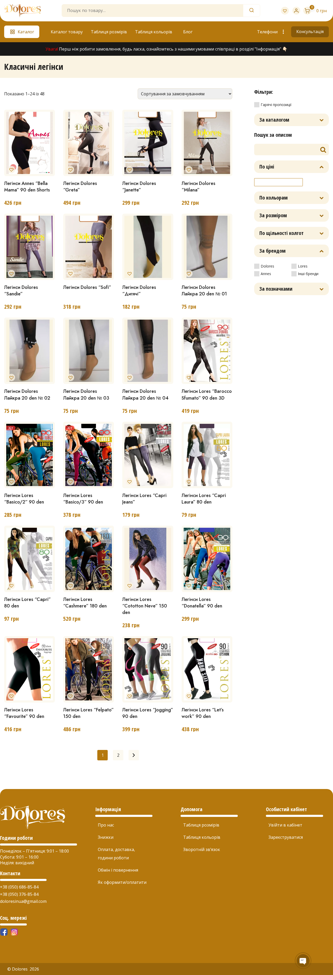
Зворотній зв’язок (201, 849)
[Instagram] (14, 932)
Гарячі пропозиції (276, 104)
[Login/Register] (296, 11)
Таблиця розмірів (109, 32)
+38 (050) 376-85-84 (19, 894)
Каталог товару (67, 32)
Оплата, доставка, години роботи (116, 854)
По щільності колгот (281, 233)
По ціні (266, 166)
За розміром (273, 215)
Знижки (105, 837)
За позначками (275, 288)
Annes (266, 273)
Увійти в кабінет (285, 825)
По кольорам (273, 197)
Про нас (106, 825)
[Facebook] (4, 932)
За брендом (272, 250)
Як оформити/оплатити (122, 882)
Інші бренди (308, 273)
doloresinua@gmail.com (23, 901)
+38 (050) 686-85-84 (19, 887)
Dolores (267, 266)
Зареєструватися (285, 837)
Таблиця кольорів (153, 32)
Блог (188, 32)
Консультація (310, 31)
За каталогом (274, 119)
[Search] (251, 10)
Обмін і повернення (118, 870)
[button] (10, 168)
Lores (303, 266)
